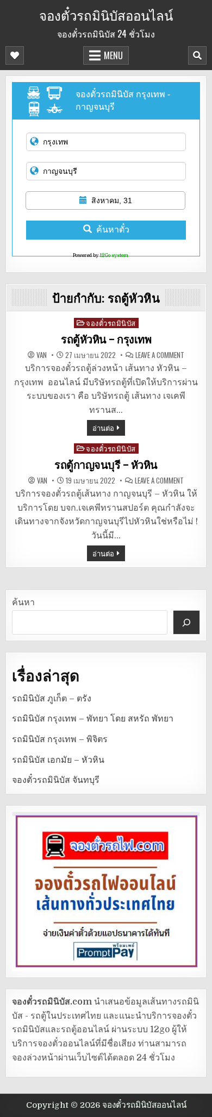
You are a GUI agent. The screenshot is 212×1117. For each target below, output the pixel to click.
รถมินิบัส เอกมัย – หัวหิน (58, 760)
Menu (113, 55)
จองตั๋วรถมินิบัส (111, 323)
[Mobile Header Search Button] (197, 55)
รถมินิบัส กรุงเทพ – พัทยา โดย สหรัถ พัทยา (92, 719)
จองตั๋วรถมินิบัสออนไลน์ (106, 14)
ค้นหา (23, 602)
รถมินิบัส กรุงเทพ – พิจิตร (60, 739)
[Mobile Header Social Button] (14, 55)
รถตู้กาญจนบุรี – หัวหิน (106, 465)
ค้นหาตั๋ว (112, 229)
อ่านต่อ (103, 427)
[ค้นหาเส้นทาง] (186, 622)
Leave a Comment (159, 355)
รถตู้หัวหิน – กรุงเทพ (106, 339)
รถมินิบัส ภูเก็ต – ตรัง (51, 699)
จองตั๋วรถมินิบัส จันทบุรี (55, 780)
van (41, 355)
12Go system (113, 255)
